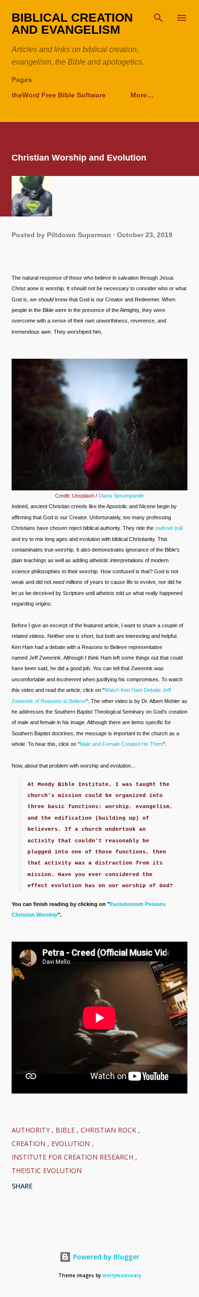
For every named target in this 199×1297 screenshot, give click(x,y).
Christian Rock (109, 1130)
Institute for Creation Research (73, 1157)
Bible (66, 1130)
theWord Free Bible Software (59, 95)
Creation (29, 1143)
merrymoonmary (121, 1275)
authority (32, 1130)
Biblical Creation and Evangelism (72, 23)
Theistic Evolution (47, 1170)
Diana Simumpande (121, 496)
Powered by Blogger (105, 1256)
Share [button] (22, 1185)
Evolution (71, 1143)
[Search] (158, 17)
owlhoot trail (169, 528)
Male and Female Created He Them (121, 744)
